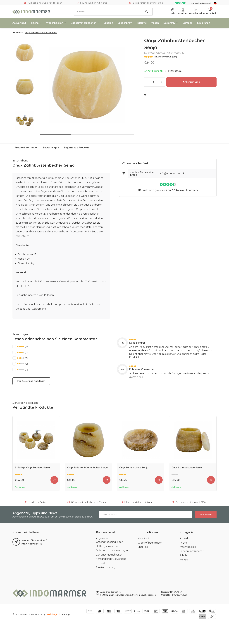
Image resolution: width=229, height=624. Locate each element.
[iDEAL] (100, 611)
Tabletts (142, 22)
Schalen (108, 22)
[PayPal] (137, 611)
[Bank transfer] (90, 611)
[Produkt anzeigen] (54, 480)
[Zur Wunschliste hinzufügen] (145, 95)
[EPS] (212, 611)
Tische (35, 22)
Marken (183, 559)
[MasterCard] (109, 611)
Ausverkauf (19, 22)
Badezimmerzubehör (83, 22)
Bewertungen (51, 147)
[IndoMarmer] (31, 11)
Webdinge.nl (53, 614)
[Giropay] (202, 611)
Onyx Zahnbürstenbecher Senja (41, 32)
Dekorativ (169, 22)
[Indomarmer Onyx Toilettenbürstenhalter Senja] (88, 439)
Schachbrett (125, 22)
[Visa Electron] (165, 611)
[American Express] (184, 611)
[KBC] (193, 611)
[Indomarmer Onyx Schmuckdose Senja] (192, 439)
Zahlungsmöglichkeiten (109, 554)
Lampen (188, 22)
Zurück (19, 32)
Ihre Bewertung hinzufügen (31, 381)
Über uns (143, 546)
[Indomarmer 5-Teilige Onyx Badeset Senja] (36, 439)
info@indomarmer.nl (172, 173)
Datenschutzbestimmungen (112, 550)
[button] (129, 87)
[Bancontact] (156, 611)
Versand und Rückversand (111, 558)
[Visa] (146, 611)
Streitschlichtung (105, 567)
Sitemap (65, 614)
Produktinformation (26, 147)
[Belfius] (174, 611)
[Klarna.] (202, 616)
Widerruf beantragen (150, 542)
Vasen (155, 22)
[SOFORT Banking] (128, 611)
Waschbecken (54, 22)
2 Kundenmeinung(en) (165, 56)
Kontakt (100, 563)
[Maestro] (118, 611)
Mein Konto (144, 538)
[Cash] (212, 616)
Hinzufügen (193, 82)
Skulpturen (203, 22)
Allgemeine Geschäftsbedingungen (109, 540)
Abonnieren (206, 514)
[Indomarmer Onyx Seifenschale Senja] (140, 439)
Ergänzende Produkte (77, 147)
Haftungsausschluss (107, 546)
